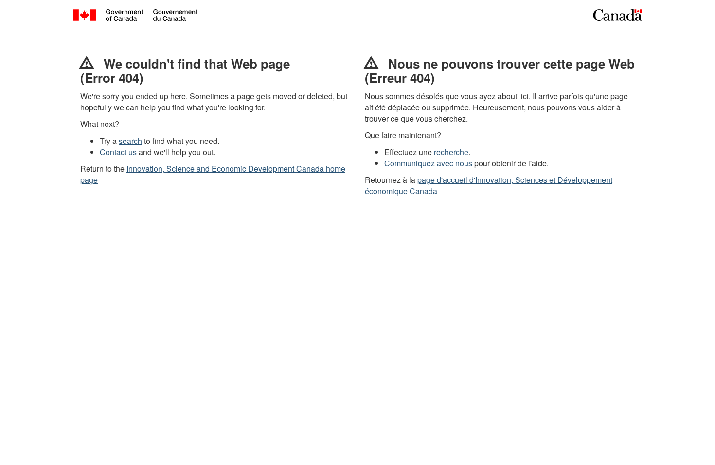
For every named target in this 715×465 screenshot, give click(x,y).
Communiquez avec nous (428, 163)
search (130, 140)
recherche (451, 152)
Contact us (118, 152)
